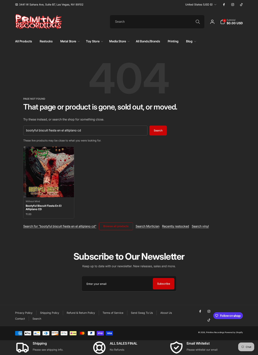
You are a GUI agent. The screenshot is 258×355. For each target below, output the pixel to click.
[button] (231, 22)
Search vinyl (200, 226)
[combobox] (157, 21)
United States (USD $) (199, 4)
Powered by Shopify (234, 332)
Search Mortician (147, 226)
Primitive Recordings (215, 332)
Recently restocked (175, 226)
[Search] (198, 22)
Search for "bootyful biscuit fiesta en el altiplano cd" (59, 226)
